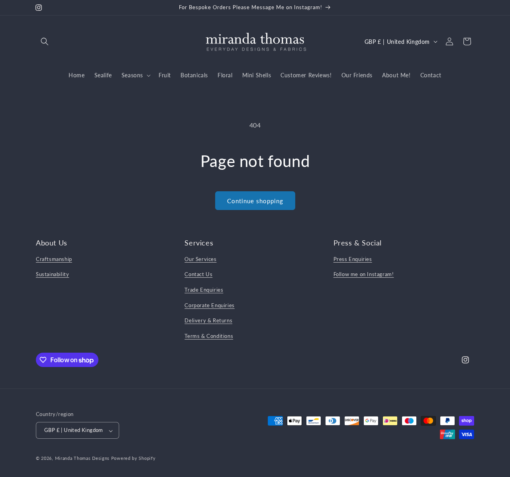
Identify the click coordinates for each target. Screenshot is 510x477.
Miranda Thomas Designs (82, 458)
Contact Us (198, 274)
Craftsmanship (54, 258)
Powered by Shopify (133, 458)
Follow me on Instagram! (363, 274)
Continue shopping (255, 200)
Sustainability (52, 274)
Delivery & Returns (208, 320)
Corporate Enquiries (209, 305)
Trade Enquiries (203, 289)
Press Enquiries (352, 258)
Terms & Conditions (208, 335)
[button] (44, 41)
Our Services (200, 258)
